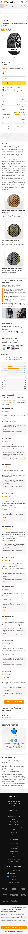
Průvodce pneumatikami (14, 816)
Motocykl (11, 6)
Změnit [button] (25, 104)
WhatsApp (12, 873)
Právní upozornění (14, 824)
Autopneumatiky (14, 843)
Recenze (14, 819)
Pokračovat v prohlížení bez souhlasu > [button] (18, 907)
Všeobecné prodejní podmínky (14, 827)
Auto (2, 6)
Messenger (13, 876)
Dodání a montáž (14, 861)
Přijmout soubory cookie (13, 927)
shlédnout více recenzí (14, 701)
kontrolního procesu (6, 402)
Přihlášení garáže (14, 822)
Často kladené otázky (14, 138)
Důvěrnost (14, 832)
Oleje (14, 856)
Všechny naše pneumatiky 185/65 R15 (12, 127)
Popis (2, 138)
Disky (6, 6)
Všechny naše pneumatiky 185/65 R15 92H (13, 129)
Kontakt (14, 879)
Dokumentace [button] (6, 717)
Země (14, 829)
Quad (16, 6)
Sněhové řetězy (14, 851)
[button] (14, 68)
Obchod (14, 854)
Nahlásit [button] (4, 429)
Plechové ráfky (14, 846)
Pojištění (14, 814)
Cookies (14, 835)
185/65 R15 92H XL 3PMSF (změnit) (14, 11)
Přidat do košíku (15, 83)
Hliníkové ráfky (14, 848)
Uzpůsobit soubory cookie (14, 931)
